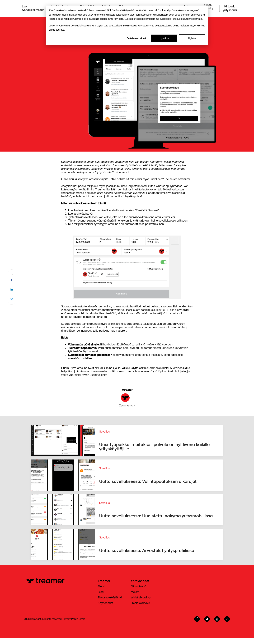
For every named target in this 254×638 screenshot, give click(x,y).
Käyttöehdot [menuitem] (105, 603)
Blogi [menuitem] (101, 592)
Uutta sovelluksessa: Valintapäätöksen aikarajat (148, 481)
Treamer (127, 390)
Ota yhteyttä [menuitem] (138, 586)
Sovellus (104, 431)
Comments (126, 405)
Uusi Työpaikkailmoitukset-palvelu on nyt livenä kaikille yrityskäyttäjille (154, 447)
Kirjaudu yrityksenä (230, 8)
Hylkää (192, 38)
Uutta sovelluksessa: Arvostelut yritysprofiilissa (146, 550)
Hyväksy (164, 38)
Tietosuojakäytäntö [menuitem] (110, 597)
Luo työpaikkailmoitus (33, 8)
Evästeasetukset (136, 38)
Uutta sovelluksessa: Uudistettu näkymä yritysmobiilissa (156, 516)
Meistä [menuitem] (102, 586)
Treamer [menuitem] (104, 581)
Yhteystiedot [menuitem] (140, 581)
